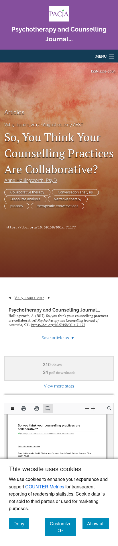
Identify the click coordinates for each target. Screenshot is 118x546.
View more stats (59, 385)
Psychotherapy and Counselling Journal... (54, 310)
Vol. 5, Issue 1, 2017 (21, 124)
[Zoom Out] (87, 408)
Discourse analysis (25, 199)
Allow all (98, 523)
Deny (21, 523)
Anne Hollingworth (30, 180)
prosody (16, 206)
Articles (14, 112)
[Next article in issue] (49, 298)
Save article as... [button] (58, 338)
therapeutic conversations (57, 206)
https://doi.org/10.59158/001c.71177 (41, 227)
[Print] (24, 408)
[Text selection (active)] (48, 408)
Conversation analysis (75, 192)
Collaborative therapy (27, 192)
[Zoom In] (93, 408)
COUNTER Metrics (44, 486)
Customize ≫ (63, 526)
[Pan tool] (36, 408)
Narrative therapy (68, 199)
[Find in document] (109, 408)
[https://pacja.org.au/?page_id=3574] (29, 445)
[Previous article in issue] (9, 298)
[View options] (12, 408)
